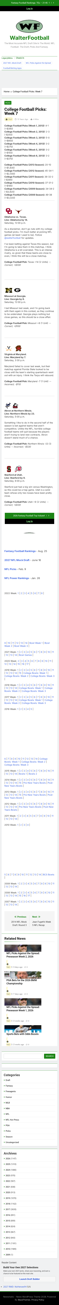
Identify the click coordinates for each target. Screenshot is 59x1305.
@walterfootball (12, 238)
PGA (8, 1125)
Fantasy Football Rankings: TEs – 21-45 (29, 3)
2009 (8, 1255)
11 (13, 643)
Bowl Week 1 (36, 643)
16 (23, 664)
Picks (7, 102)
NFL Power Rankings (16, 578)
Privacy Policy (37, 1300)
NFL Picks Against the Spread (38, 63)
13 (22, 643)
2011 (8, 1243)
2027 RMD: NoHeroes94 (15, 1286)
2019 (8, 1198)
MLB (8, 1103)
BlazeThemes (24, 1300)
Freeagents (11, 1091)
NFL (7, 1114)
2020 (8, 1192)
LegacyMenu (7, 58)
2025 (8, 1164)
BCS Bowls (48, 874)
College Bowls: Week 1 (35, 673)
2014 (8, 1226)
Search (50, 1056)
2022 (8, 1181)
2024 (8, 1170)
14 (26, 643)
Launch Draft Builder (29, 1279)
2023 (8, 1175)
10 (9, 643)
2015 (8, 1221)
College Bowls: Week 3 (42, 676)
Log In (29, 8)
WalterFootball (29, 37)
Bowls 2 (33, 773)
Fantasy (9, 1086)
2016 (8, 1215)
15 (19, 664)
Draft (8, 1080)
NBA (8, 1108)
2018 (8, 1204)
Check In (20, 58)
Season (9, 1137)
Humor (9, 1097)
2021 (8, 1187)
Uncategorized (12, 1142)
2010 (8, 1249)
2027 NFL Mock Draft (12, 63)
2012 (8, 1238)
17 (27, 664)
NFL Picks (10, 569)
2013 (8, 1232)
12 (17, 643)
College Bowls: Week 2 (16, 676)
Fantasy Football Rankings (20, 551)
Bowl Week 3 (21, 646)
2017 (8, 1209)
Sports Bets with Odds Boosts (22, 1034)
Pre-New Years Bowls (34, 782)
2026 (8, 1158)
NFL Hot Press (12, 1120)
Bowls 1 (23, 773)
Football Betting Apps (12, 68)
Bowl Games (25, 655)
